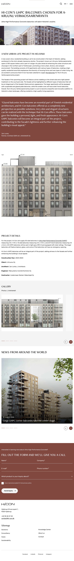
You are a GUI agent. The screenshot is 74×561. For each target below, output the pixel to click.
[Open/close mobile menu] (71, 3)
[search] (61, 4)
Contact (41, 537)
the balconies (50, 73)
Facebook (25, 554)
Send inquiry (8, 491)
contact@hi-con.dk (7, 518)
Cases (3, 537)
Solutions (4, 530)
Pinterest (40, 554)
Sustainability (6, 540)
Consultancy (5, 533)
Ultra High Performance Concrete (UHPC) (53, 241)
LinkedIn (33, 554)
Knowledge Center (44, 529)
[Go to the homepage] (30, 4)
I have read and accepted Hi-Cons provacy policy (18, 483)
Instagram (49, 554)
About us (41, 533)
